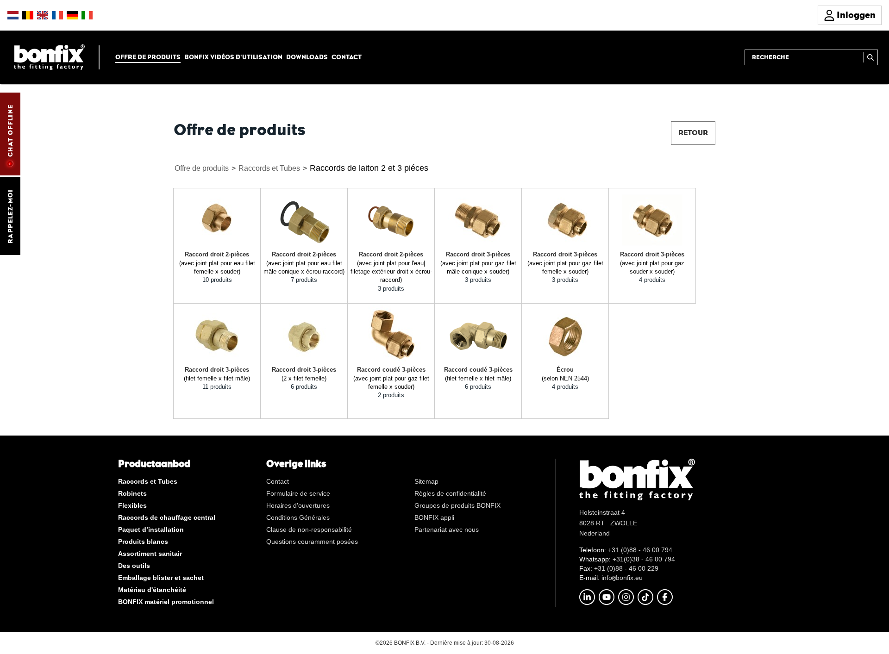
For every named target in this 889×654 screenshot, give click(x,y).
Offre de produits (148, 57)
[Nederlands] (13, 15)
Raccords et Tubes (269, 168)
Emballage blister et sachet (161, 577)
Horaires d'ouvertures (298, 505)
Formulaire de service (298, 493)
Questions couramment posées (312, 541)
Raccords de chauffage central (166, 517)
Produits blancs (143, 541)
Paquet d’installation (151, 529)
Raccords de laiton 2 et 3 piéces (369, 168)
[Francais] (57, 15)
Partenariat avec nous (446, 529)
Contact (347, 57)
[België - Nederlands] (27, 15)
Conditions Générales (298, 517)
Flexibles (132, 505)
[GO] (871, 57)
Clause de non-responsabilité (309, 529)
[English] (42, 15)
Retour (693, 132)
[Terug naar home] (49, 56)
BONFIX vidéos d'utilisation (233, 57)
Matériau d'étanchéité (152, 589)
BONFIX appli (434, 517)
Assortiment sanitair (150, 553)
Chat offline (10, 130)
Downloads (307, 57)
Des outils (134, 565)
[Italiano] (87, 15)
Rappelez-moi (10, 216)
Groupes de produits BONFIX (457, 505)
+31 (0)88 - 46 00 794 (640, 550)
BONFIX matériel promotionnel (166, 601)
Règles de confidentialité (450, 493)
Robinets (132, 493)
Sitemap (426, 481)
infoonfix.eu (622, 577)
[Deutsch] (72, 15)
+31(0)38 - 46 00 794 (644, 559)
